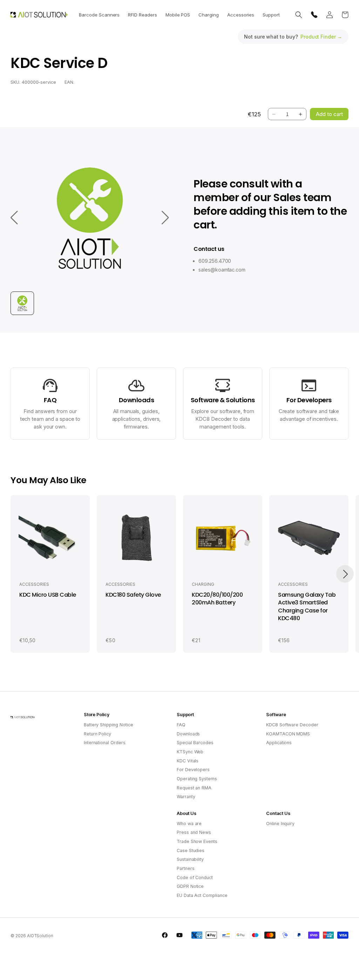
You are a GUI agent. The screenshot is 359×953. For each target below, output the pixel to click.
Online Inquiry (280, 823)
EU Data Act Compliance (202, 895)
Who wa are (189, 823)
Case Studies (190, 850)
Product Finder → (321, 37)
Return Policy (97, 733)
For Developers (193, 769)
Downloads (188, 733)
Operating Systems (197, 778)
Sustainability (190, 859)
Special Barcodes (195, 742)
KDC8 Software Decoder (292, 724)
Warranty (186, 796)
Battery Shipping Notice (108, 724)
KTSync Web (190, 751)
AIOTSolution (40, 935)
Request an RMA (194, 787)
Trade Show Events (197, 841)
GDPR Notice (190, 886)
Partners (186, 868)
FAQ (181, 724)
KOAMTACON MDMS (288, 733)
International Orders (105, 742)
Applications (279, 742)
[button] (99, 15)
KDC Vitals (188, 760)
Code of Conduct (195, 877)
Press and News (194, 832)
